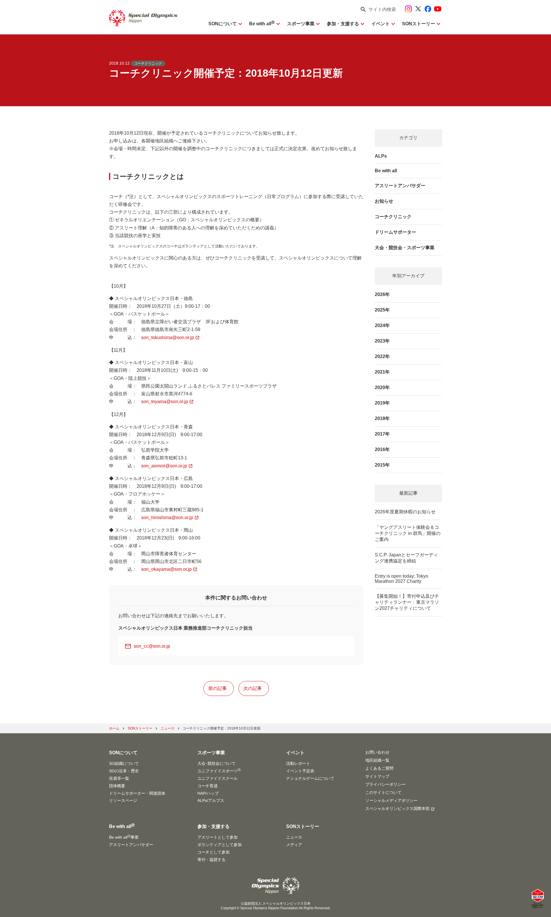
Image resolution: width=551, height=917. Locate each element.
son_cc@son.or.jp (152, 646)
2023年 (382, 340)
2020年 (382, 387)
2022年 (382, 356)
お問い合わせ (377, 752)
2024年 (382, 325)
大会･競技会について (216, 763)
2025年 (382, 309)
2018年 (382, 418)
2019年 (382, 403)
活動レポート (298, 763)
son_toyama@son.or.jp (164, 401)
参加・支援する (343, 23)
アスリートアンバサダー (400, 185)
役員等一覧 (119, 778)
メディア (294, 844)
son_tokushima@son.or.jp (167, 337)
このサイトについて (383, 792)
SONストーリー (418, 23)
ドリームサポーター (395, 232)
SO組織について (124, 763)
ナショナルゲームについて (310, 778)
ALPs (381, 156)
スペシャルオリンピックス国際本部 (397, 808)
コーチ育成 (207, 785)
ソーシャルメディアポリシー (391, 800)
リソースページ (123, 800)
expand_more (240, 23)
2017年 (382, 434)
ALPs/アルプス (210, 800)
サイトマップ (377, 776)
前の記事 (217, 688)
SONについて (222, 23)
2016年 (382, 449)
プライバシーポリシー (385, 784)
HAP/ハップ (208, 793)
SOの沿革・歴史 (124, 771)
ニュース (294, 837)
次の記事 (252, 688)
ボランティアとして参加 (219, 844)
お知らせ (384, 201)
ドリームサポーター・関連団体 (137, 793)
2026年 (382, 294)
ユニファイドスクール (217, 778)
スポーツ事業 (301, 23)
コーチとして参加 (213, 852)
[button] (376, 9)
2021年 (382, 371)
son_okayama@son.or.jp (166, 569)
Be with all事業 (124, 836)
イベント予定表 (300, 771)
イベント (380, 23)
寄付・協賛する (211, 859)
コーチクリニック (148, 63)
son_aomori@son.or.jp (164, 465)
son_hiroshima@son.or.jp (167, 517)
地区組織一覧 (377, 760)
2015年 (382, 465)
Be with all (262, 23)
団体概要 (117, 785)
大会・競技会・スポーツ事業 (404, 247)
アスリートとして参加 (217, 837)
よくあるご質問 (379, 768)
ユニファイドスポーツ (219, 770)
